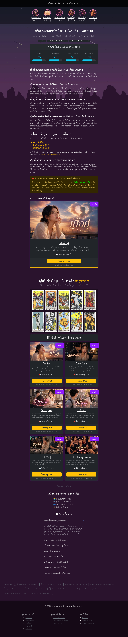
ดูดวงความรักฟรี (29, 621)
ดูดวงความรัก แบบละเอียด (60, 621)
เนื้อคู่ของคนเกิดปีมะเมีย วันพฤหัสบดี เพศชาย (88, 589)
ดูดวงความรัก (28, 618)
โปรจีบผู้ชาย (46, 410)
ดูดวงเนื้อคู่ (42, 41)
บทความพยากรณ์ (87, 621)
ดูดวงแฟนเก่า (28, 629)
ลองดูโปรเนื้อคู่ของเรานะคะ (51, 155)
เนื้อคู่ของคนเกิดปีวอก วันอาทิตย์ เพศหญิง (76, 584)
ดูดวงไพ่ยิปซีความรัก (59, 618)
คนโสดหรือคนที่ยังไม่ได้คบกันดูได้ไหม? (56, 545)
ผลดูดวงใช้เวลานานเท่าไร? (52, 551)
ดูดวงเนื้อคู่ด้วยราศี (82, 19)
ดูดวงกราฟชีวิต (59, 19)
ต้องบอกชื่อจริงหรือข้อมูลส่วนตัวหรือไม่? (56, 521)
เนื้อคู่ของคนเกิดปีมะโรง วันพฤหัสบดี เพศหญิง (102, 584)
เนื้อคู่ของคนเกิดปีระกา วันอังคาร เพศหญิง (51, 584)
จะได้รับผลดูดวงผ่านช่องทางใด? (54, 556)
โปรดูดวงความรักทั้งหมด (64, 486)
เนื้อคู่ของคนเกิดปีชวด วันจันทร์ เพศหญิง (38, 589)
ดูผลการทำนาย (57, 623)
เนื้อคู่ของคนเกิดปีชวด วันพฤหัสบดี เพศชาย (63, 589)
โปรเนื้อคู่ (64, 243)
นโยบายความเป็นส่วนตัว (88, 623)
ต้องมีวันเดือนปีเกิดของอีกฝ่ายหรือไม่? (55, 540)
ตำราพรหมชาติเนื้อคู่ (47, 19)
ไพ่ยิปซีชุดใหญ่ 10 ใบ (82, 182)
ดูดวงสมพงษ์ (28, 626)
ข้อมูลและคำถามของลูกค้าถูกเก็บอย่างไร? (57, 573)
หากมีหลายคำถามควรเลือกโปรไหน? (55, 567)
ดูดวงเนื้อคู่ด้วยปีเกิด (71, 19)
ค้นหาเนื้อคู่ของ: (9, 584)
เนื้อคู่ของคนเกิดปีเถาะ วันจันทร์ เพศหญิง (27, 584)
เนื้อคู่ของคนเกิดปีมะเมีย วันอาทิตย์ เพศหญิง (16, 593)
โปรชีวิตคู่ (46, 457)
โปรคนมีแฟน (81, 363)
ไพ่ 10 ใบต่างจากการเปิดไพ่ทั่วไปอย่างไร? (56, 562)
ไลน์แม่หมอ (85, 618)
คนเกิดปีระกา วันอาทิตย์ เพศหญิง (79, 41)
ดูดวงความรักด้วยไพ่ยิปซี (36, 19)
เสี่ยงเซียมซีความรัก (93, 19)
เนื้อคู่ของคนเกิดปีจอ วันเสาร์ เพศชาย (15, 589)
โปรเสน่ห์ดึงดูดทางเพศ (81, 457)
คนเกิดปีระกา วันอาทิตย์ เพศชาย (57, 41)
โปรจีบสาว (81, 410)
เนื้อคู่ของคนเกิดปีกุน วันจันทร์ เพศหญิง (41, 593)
